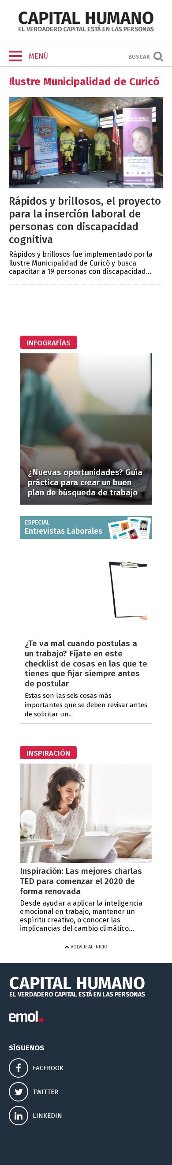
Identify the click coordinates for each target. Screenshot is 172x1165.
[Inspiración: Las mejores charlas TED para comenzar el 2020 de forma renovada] (86, 860)
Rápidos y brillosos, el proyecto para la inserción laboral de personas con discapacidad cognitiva (85, 220)
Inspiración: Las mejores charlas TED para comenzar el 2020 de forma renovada (81, 881)
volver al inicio (88, 947)
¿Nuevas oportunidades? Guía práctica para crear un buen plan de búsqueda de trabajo (85, 482)
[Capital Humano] (86, 30)
